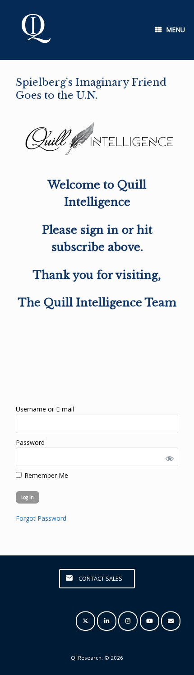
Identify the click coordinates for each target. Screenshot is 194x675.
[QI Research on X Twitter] (85, 621)
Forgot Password (41, 518)
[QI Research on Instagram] (128, 621)
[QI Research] (35, 30)
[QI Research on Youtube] (149, 621)
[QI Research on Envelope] (170, 621)
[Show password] (167, 457)
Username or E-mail (45, 409)
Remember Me (45, 475)
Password (30, 442)
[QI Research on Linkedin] (106, 621)
